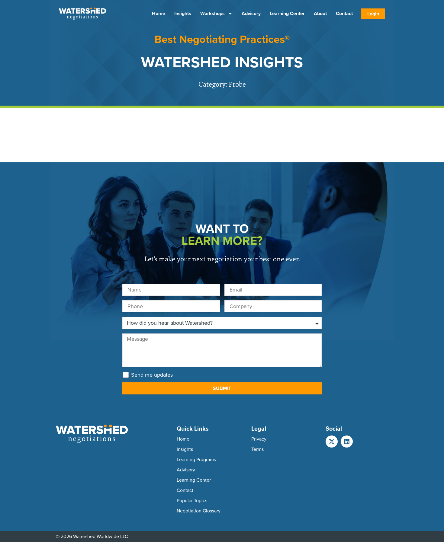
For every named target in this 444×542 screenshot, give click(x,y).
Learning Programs (196, 459)
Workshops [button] (212, 13)
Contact (344, 13)
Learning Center (287, 13)
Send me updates (152, 375)
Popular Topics (192, 500)
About (320, 13)
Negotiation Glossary (198, 510)
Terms (257, 449)
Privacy (258, 438)
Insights (182, 13)
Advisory (251, 13)
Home (158, 13)
